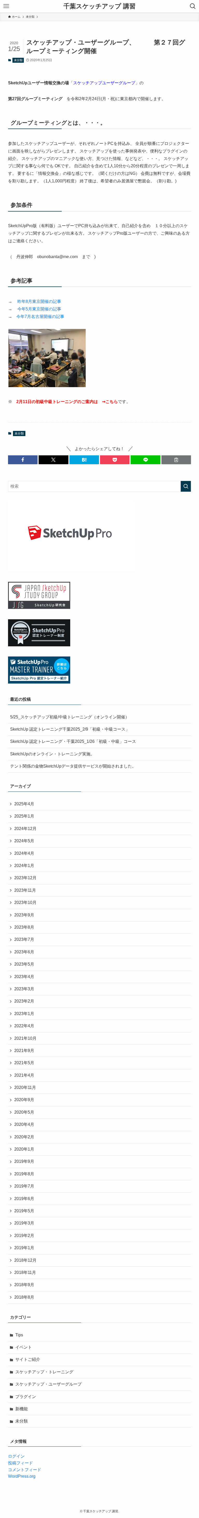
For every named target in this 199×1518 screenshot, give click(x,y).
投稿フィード (20, 1463)
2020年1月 (24, 1149)
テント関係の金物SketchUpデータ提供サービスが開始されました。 (73, 766)
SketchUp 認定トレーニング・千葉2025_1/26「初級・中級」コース (73, 741)
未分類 (18, 60)
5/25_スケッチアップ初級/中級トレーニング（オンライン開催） (69, 717)
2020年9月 (24, 1100)
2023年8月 (24, 927)
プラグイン (25, 1396)
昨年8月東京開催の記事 (39, 301)
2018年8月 (24, 1297)
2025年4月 (24, 804)
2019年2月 (24, 1235)
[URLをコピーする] (176, 459)
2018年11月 (25, 1272)
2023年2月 (24, 1001)
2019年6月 (24, 1198)
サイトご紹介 (27, 1359)
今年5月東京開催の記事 (39, 309)
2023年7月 (24, 939)
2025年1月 (24, 816)
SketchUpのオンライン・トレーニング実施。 (52, 754)
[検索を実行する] (186, 486)
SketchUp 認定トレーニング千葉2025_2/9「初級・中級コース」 (70, 729)
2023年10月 (25, 902)
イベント (23, 1347)
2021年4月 (24, 1075)
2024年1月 (24, 865)
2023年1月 (24, 1013)
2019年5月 (24, 1211)
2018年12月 (25, 1260)
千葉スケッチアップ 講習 (99, 6)
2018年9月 (24, 1285)
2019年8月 (24, 1174)
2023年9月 (24, 915)
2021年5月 (24, 1063)
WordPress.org (21, 1476)
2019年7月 (24, 1186)
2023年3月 (24, 989)
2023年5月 (24, 964)
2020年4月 (24, 1124)
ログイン (16, 1456)
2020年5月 (24, 1112)
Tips (19, 1335)
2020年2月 (24, 1137)
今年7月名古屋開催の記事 (40, 316)
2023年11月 (25, 890)
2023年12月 (25, 878)
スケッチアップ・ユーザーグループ (48, 1384)
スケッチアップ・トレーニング (44, 1372)
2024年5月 (24, 841)
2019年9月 (24, 1161)
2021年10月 (25, 1038)
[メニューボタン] (6, 6)
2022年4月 (24, 1026)
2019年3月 (24, 1223)
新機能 (21, 1409)
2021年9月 (24, 1050)
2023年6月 (24, 952)
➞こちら (110, 401)
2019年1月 (24, 1248)
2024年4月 (24, 853)
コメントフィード (24, 1470)
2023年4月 (24, 976)
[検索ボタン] (193, 6)
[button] (23, 459)
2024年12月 (25, 828)
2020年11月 (25, 1087)
